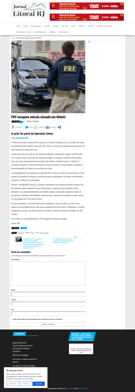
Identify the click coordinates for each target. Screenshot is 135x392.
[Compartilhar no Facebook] (16, 127)
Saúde (73, 26)
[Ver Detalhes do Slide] (87, 6)
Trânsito (81, 26)
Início (12, 38)
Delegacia (21, 233)
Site (12, 309)
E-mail (13, 300)
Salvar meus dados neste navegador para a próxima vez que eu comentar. (38, 319)
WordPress (69, 388)
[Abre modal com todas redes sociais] (59, 127)
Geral (25, 26)
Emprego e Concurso (104, 26)
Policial (56, 26)
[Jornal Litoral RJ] (12, 26)
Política (65, 26)
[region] (25, 377)
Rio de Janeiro (43, 233)
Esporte (91, 26)
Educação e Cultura (23, 32)
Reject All (26, 384)
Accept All (39, 384)
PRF (37, 233)
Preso (32, 233)
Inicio (18, 26)
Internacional (35, 26)
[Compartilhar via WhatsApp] (39, 127)
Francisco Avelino (32, 121)
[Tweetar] (29, 127)
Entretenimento (40, 32)
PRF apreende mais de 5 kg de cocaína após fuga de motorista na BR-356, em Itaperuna (63, 240)
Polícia (27, 233)
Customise (13, 384)
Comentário (15, 259)
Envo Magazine (83, 388)
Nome (13, 290)
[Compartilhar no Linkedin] (51, 127)
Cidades (47, 26)
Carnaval (52, 32)
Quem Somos (63, 32)
